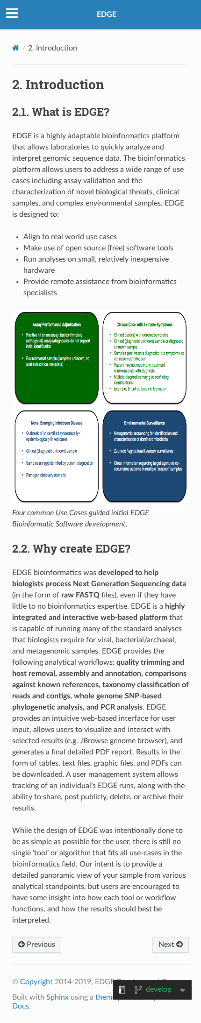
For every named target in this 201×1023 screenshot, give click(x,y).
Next (167, 944)
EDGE (106, 14)
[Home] (15, 48)
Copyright (36, 982)
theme (105, 997)
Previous (40, 944)
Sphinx (57, 997)
